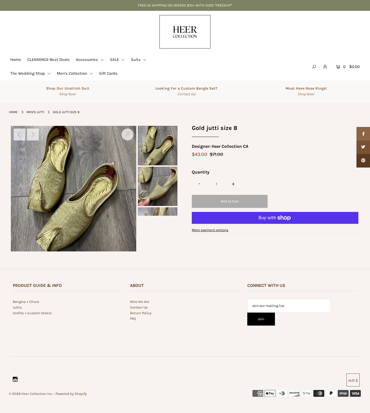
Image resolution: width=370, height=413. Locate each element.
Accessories (87, 59)
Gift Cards (108, 73)
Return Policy (140, 313)
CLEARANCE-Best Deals (48, 59)
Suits (136, 59)
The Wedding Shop (28, 73)
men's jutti (35, 112)
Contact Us (139, 307)
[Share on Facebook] (363, 133)
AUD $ (353, 380)
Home (15, 59)
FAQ (133, 318)
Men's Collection (72, 73)
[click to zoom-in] (128, 134)
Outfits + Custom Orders (32, 313)
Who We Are (139, 302)
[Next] (33, 134)
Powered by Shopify (71, 394)
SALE (115, 59)
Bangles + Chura (26, 302)
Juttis (17, 307)
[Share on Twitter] (363, 147)
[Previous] (19, 134)
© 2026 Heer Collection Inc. (31, 394)
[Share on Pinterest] (363, 161)
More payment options (210, 230)
